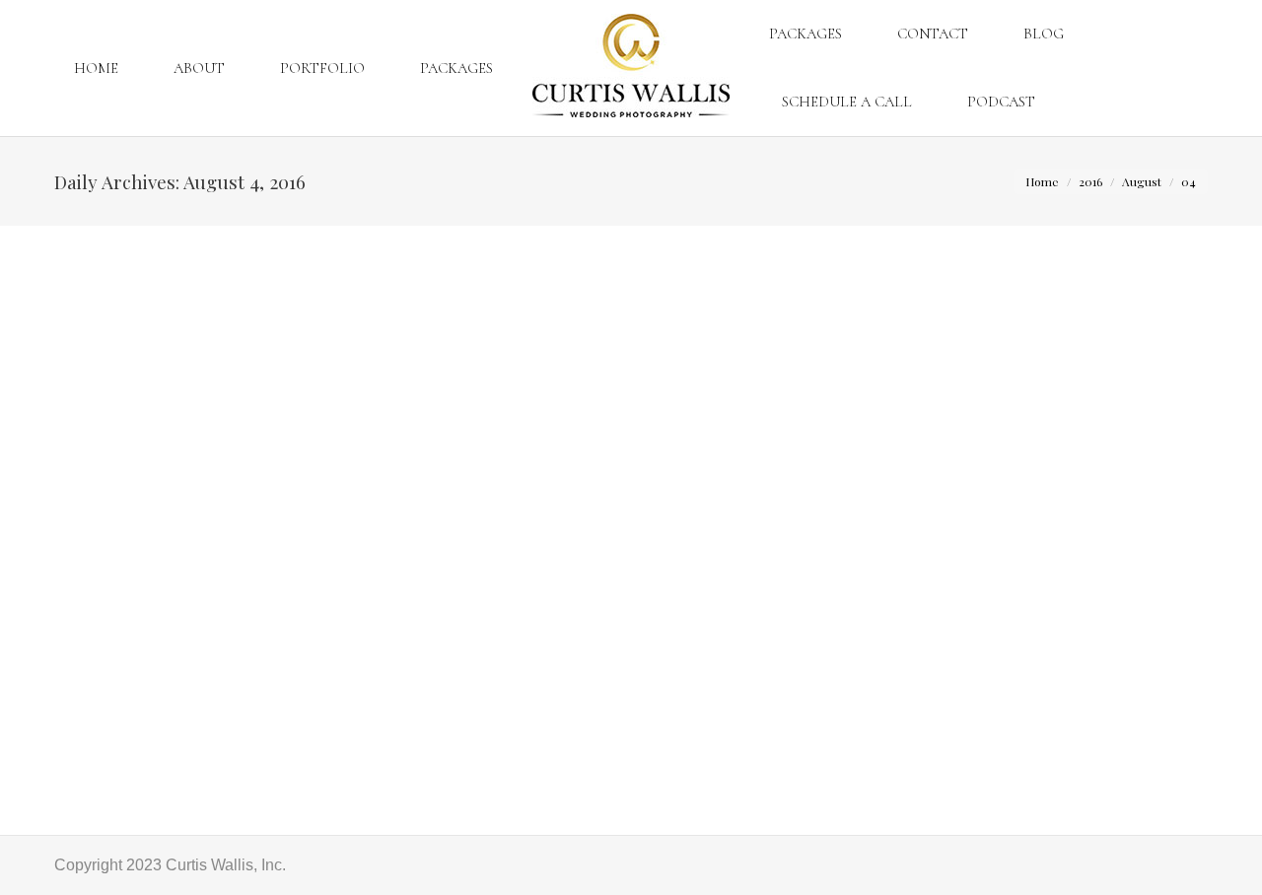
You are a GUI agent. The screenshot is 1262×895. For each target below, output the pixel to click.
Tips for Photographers (158, 755)
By (529, 755)
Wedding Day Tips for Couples (352, 755)
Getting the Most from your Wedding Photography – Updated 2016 (295, 719)
